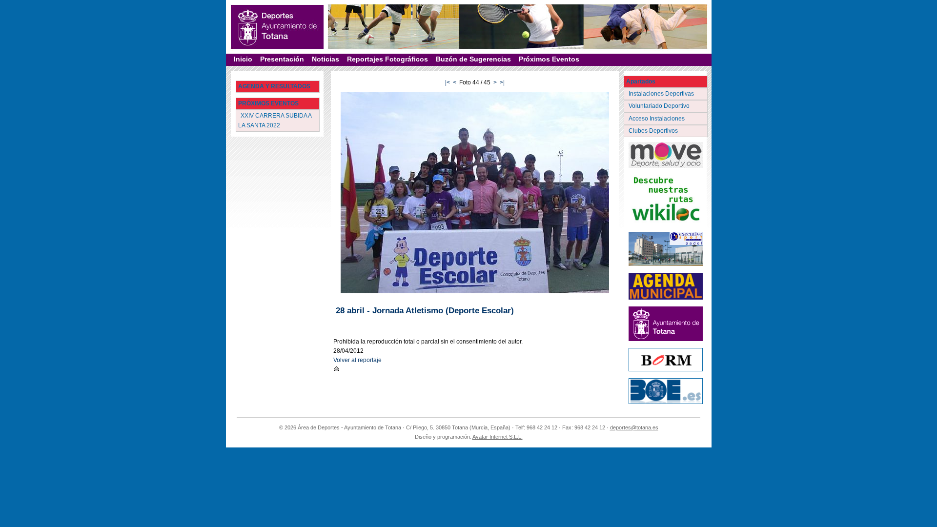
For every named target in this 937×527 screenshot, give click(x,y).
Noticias (325, 59)
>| (502, 82)
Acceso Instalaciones (657, 118)
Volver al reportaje (357, 360)
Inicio (243, 59)
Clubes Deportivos (654, 130)
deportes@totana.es (634, 427)
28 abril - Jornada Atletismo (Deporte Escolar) (425, 310)
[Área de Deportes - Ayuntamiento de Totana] (277, 27)
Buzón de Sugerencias (473, 59)
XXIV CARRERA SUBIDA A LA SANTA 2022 (275, 120)
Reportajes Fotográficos (387, 59)
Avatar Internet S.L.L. (497, 437)
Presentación (282, 59)
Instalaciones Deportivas (662, 93)
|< (447, 82)
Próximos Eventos (549, 59)
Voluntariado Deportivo (660, 105)
